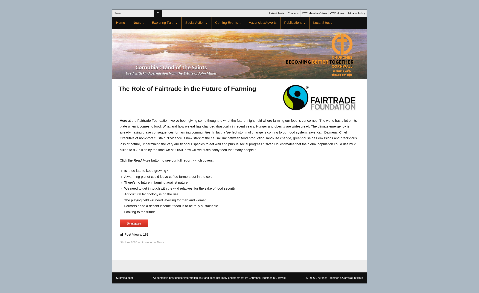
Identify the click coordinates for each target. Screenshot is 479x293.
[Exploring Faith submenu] (176, 23)
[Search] (158, 13)
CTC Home (337, 13)
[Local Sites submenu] (332, 23)
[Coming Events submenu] (240, 23)
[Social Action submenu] (206, 23)
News (160, 242)
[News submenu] (143, 23)
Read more (134, 223)
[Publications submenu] (304, 23)
